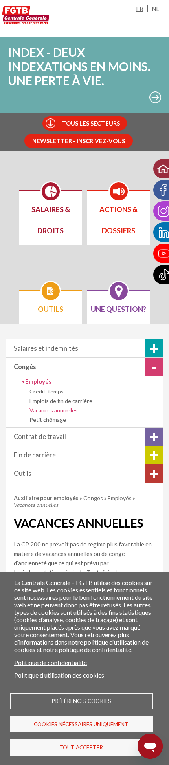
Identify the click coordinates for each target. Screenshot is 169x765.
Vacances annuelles (53, 410)
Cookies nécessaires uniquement (81, 724)
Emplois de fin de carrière (60, 400)
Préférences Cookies (81, 701)
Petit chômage (47, 419)
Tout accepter (81, 747)
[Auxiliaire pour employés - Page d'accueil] (25, 15)
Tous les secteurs (91, 123)
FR (139, 8)
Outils (22, 473)
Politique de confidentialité (50, 662)
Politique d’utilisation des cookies (59, 675)
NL (155, 8)
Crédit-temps (46, 391)
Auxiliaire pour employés (47, 498)
